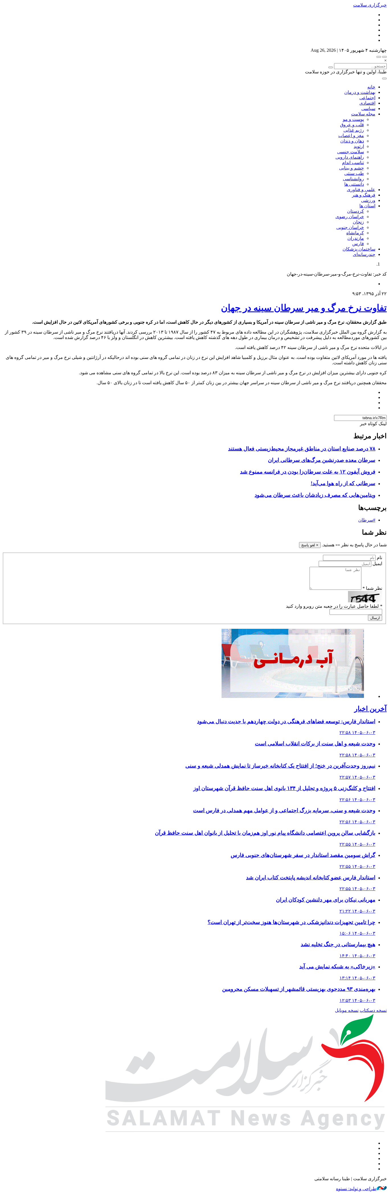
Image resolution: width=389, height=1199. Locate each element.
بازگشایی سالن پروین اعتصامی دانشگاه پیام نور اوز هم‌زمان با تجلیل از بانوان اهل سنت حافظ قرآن (265, 833)
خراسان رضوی (349, 216)
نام (379, 557)
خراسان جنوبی (350, 227)
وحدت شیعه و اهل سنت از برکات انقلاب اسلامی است (315, 744)
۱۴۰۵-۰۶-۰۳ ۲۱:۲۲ (357, 911)
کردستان (355, 211)
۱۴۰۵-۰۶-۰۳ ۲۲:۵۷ (357, 777)
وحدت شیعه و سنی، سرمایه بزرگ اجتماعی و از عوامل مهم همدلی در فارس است (284, 810)
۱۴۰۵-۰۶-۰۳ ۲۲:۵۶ (357, 799)
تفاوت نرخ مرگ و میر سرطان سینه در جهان (304, 308)
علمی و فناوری (361, 189)
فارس (358, 243)
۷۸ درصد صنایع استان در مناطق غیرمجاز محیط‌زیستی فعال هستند (301, 449)
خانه (371, 86)
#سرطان (366, 520)
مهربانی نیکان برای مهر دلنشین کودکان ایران (325, 900)
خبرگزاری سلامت (370, 5)
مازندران (355, 238)
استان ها (367, 205)
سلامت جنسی (350, 151)
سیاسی (368, 108)
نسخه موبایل (347, 1010)
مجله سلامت (363, 113)
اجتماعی (367, 97)
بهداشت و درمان (359, 92)
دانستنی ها (354, 184)
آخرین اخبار (370, 708)
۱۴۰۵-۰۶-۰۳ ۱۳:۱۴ (357, 977)
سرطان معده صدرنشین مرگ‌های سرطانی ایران (321, 460)
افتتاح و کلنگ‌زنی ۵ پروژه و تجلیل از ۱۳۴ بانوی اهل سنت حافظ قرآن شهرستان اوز (284, 788)
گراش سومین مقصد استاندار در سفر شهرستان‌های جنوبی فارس (303, 855)
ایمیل (377, 563)
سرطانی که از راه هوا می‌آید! (343, 483)
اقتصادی (367, 103)
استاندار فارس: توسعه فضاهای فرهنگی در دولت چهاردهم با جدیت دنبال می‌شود (286, 721)
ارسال (375, 618)
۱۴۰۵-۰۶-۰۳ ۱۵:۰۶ (357, 933)
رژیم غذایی (353, 130)
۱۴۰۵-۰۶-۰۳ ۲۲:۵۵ (357, 844)
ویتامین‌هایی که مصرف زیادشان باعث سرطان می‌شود (315, 495)
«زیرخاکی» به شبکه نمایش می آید (337, 966)
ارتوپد (359, 146)
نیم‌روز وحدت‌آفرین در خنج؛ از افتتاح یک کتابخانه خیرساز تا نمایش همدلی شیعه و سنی (280, 766)
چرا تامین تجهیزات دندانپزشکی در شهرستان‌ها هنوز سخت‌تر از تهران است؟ (291, 922)
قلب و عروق (352, 124)
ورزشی (368, 200)
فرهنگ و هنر (363, 195)
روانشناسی (353, 178)
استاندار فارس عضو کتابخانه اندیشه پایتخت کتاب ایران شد (310, 877)
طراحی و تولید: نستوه (356, 1188)
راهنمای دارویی (349, 157)
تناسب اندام (353, 162)
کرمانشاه (355, 232)
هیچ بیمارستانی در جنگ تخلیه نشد (338, 944)
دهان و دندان (352, 140)
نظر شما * (372, 588)
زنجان (358, 222)
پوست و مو (353, 119)
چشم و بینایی (351, 168)
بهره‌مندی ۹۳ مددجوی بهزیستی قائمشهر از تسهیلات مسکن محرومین (298, 989)
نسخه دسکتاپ (373, 1010)
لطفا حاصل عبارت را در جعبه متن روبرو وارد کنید (334, 606)
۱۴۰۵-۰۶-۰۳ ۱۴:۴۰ (357, 955)
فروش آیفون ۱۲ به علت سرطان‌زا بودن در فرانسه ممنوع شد (307, 472)
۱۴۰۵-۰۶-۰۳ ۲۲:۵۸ (357, 732)
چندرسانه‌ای (364, 254)
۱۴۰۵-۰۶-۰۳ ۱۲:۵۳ (357, 1000)
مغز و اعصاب (351, 135)
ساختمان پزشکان (359, 249)
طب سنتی (354, 173)
